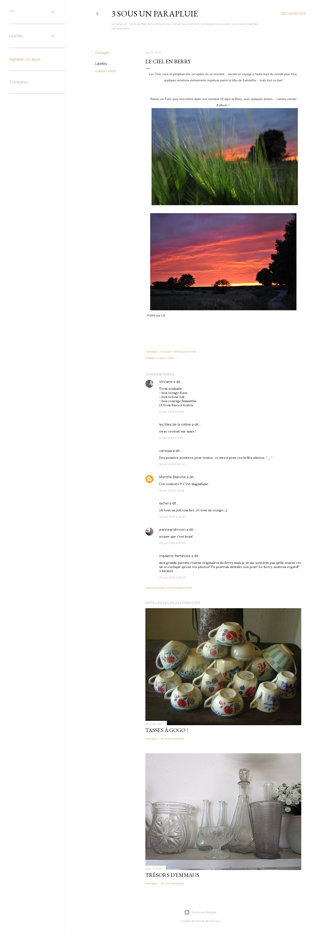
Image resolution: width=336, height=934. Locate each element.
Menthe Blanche (172, 477)
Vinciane (166, 382)
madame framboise (174, 556)
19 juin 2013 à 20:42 (172, 464)
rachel (163, 503)
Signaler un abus (24, 59)
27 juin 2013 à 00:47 (172, 577)
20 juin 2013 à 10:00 (172, 543)
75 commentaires (172, 883)
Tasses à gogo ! (166, 730)
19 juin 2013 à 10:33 (171, 411)
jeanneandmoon (172, 530)
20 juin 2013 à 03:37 (172, 516)
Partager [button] (102, 53)
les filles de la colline (175, 424)
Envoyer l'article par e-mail (178, 351)
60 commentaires (172, 738)
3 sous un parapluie (155, 13)
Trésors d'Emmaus (172, 874)
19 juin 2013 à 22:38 (171, 490)
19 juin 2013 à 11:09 (171, 438)
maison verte (105, 71)
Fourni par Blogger (204, 912)
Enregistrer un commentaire (168, 587)
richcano (214, 921)
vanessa (165, 451)
